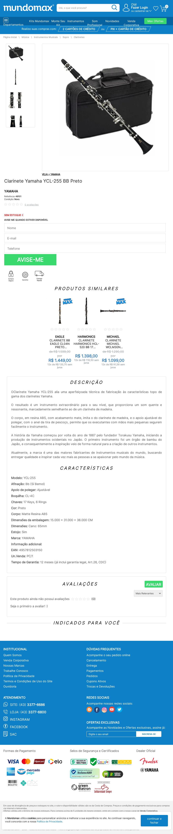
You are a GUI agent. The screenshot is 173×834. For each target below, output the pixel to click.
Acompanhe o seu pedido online (108, 655)
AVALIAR (153, 584)
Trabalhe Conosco (15, 670)
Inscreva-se (149, 734)
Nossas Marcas (13, 665)
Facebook (19, 727)
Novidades (112, 21)
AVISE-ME (30, 259)
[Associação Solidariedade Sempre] (103, 788)
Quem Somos (12, 655)
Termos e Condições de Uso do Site (27, 681)
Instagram (20, 720)
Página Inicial (10, 37)
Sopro (66, 37)
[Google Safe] (101, 762)
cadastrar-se (141, 10)
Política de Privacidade (18, 676)
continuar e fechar (154, 820)
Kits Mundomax (39, 21)
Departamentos (13, 24)
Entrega (91, 665)
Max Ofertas (155, 21)
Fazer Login (139, 7)
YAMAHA (11, 191)
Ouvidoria (9, 686)
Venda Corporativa (16, 660)
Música (25, 37)
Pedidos (92, 676)
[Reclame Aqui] (85, 774)
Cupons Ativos (96, 681)
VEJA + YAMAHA (51, 174)
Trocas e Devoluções (100, 686)
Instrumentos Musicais (46, 37)
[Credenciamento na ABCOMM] (122, 762)
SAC (13, 734)
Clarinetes (79, 37)
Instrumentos (75, 21)
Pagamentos (95, 670)
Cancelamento (96, 660)
